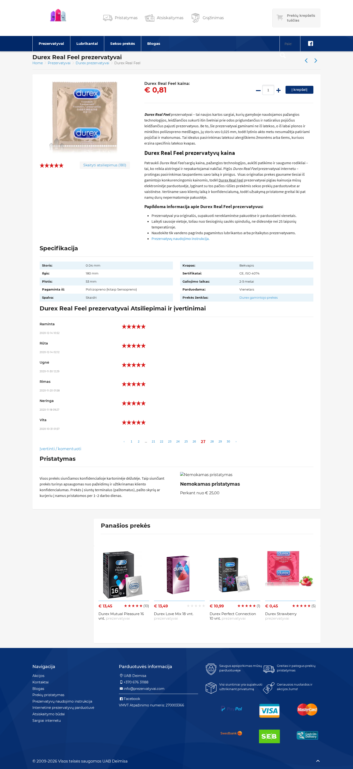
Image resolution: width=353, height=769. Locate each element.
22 (161, 441)
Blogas (153, 43)
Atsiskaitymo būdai (48, 714)
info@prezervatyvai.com (144, 689)
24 (178, 441)
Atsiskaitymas (170, 18)
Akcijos (38, 676)
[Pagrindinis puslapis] (58, 18)
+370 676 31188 (136, 682)
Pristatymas (126, 18)
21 (153, 441)
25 (186, 441)
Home (37, 63)
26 (194, 441)
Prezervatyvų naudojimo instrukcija (62, 701)
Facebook (132, 699)
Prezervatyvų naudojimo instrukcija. (181, 238)
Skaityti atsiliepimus (104, 165)
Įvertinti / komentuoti (60, 449)
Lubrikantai (87, 43)
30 (228, 441)
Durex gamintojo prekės (258, 297)
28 (212, 441)
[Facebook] (310, 43)
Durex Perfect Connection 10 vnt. (233, 616)
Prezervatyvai (51, 43)
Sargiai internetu (46, 720)
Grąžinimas (213, 18)
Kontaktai (40, 682)
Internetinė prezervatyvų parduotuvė (63, 707)
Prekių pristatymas (48, 695)
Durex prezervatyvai (93, 63)
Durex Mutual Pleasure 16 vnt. (121, 616)
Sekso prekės (122, 43)
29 (220, 441)
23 (169, 441)
